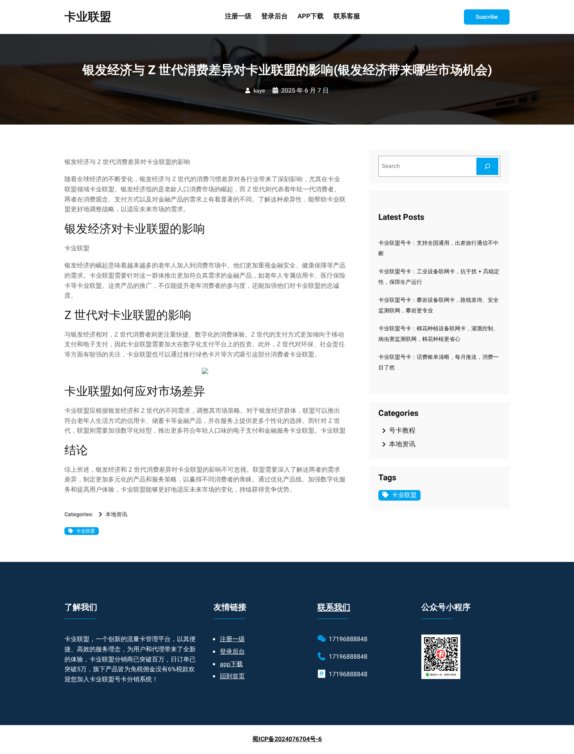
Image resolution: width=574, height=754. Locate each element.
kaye (259, 91)
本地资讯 (116, 514)
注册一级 (232, 639)
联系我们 (333, 607)
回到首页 (232, 676)
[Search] (487, 166)
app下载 (231, 664)
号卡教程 (402, 430)
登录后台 (232, 651)
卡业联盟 (87, 17)
